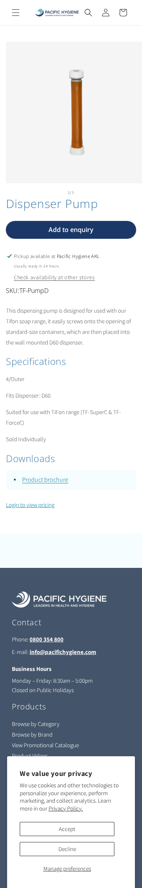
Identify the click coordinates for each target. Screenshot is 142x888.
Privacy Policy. (66, 808)
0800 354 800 (47, 639)
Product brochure (45, 479)
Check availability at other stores (54, 277)
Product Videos (30, 755)
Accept (67, 829)
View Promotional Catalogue (45, 745)
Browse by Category (36, 724)
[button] (15, 12)
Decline (67, 849)
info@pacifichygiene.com (63, 652)
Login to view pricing (30, 504)
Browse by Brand (32, 734)
